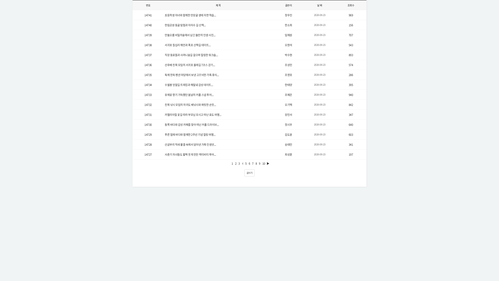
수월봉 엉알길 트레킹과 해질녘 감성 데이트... (189, 85)
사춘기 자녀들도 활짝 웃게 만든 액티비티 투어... (190, 154)
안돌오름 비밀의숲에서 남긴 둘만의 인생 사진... (190, 35)
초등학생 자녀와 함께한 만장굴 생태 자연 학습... (190, 15)
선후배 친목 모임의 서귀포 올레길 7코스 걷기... (190, 65)
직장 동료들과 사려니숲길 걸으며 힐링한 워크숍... (191, 55)
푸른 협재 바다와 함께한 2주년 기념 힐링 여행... (190, 134)
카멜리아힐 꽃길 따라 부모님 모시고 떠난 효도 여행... (193, 114)
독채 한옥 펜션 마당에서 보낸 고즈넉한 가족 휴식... (192, 75)
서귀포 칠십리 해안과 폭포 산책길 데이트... (188, 45)
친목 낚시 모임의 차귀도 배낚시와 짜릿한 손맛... (190, 105)
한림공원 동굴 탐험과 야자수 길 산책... (185, 25)
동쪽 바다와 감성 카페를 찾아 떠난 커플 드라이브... (192, 124)
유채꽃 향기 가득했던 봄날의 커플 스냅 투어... (189, 95)
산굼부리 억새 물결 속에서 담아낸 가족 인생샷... (190, 144)
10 (263, 163)
